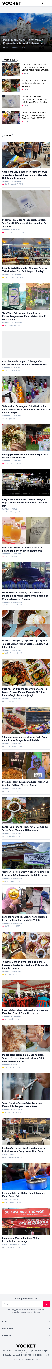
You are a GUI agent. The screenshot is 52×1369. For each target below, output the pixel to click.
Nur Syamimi (17, 602)
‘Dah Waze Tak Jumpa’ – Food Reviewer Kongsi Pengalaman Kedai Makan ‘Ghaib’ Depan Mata (24, 316)
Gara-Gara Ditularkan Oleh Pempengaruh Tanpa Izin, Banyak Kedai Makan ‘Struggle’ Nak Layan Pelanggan (35, 68)
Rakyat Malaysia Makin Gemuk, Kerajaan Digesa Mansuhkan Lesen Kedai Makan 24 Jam (24, 502)
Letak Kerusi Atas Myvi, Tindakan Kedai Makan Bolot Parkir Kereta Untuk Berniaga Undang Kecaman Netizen (25, 595)
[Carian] (43, 3)
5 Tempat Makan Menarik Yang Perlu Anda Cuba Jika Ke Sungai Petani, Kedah (24, 739)
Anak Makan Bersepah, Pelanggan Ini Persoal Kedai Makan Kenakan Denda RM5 (24, 363)
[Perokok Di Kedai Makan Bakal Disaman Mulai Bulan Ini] (26, 1176)
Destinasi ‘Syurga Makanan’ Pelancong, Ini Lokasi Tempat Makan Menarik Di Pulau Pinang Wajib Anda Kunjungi (25, 692)
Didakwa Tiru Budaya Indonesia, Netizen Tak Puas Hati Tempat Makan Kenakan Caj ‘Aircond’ (34, 100)
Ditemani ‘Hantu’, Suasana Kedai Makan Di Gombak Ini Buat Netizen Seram (25, 783)
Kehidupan (6, 229)
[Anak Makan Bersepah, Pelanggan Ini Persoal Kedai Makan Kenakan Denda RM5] (26, 344)
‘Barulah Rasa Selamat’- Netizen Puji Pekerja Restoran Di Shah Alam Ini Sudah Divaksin (25, 873)
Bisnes (4, 1154)
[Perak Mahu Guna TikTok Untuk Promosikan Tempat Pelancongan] (26, 32)
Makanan (5, 181)
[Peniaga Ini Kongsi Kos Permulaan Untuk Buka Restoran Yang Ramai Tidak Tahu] (26, 1131)
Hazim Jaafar (17, 229)
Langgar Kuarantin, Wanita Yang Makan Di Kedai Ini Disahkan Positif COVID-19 (34, 115)
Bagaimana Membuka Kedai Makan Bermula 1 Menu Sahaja (21, 1240)
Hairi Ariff (17, 1016)
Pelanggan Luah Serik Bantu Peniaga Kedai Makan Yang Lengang (34, 83)
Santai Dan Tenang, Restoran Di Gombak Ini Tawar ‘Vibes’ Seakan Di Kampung (25, 828)
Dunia (4, 1199)
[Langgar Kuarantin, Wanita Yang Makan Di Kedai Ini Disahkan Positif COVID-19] (26, 900)
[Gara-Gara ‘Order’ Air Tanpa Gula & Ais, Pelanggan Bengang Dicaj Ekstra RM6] (26, 530)
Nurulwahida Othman (18, 1244)
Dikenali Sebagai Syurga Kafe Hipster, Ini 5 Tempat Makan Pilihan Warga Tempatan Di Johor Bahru (25, 644)
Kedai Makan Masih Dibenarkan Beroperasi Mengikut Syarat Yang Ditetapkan (25, 1011)
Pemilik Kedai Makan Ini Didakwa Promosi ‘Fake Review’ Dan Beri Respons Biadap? (24, 270)
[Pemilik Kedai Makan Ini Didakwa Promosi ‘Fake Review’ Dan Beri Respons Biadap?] (26, 251)
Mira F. (12, 1154)
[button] (49, 3)
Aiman (14, 509)
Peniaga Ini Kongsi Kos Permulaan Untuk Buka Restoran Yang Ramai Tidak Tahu (24, 1150)
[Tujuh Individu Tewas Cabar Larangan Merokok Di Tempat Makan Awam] (26, 1086)
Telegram (30, 1309)
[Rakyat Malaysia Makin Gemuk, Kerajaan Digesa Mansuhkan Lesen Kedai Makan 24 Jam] (26, 482)
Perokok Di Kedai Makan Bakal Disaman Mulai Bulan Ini (23, 1195)
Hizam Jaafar (17, 181)
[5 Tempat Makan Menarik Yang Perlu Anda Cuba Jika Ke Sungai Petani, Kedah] (26, 720)
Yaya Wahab (13, 1199)
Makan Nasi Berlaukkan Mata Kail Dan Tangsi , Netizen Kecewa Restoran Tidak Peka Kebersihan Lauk (23, 1058)
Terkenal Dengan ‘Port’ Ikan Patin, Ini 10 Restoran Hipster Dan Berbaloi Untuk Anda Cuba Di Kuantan (25, 965)
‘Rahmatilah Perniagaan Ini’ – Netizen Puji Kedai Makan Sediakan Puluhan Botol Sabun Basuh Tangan (26, 409)
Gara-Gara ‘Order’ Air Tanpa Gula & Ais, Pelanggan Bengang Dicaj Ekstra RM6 (23, 549)
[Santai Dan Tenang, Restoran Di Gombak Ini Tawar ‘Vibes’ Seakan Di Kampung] (26, 810)
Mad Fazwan (17, 1109)
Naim (15, 1064)
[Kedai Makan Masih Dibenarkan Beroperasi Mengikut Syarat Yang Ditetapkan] (26, 993)
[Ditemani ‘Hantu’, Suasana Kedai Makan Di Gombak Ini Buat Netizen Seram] (26, 765)
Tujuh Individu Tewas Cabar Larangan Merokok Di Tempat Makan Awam (22, 1105)
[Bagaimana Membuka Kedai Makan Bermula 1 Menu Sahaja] (26, 1221)
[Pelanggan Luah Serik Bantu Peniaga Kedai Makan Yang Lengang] (26, 437)
